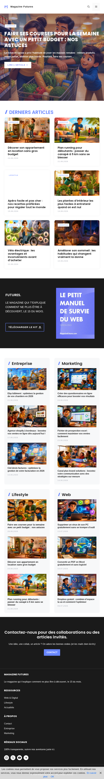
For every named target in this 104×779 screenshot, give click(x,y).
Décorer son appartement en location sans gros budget (26, 151)
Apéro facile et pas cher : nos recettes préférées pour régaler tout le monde (27, 204)
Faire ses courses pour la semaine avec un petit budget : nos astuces (51, 39)
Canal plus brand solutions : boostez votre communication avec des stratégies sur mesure (76, 474)
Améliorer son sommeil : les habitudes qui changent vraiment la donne (77, 254)
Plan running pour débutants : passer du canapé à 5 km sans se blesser (74, 152)
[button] (88, 7)
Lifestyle (10, 26)
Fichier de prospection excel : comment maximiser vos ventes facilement (74, 434)
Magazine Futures (21, 6)
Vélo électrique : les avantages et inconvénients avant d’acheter (22, 255)
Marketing (9, 733)
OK (52, 776)
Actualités (9, 707)
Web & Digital (11, 698)
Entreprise (9, 728)
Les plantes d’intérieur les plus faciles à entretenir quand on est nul (75, 204)
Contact (8, 723)
